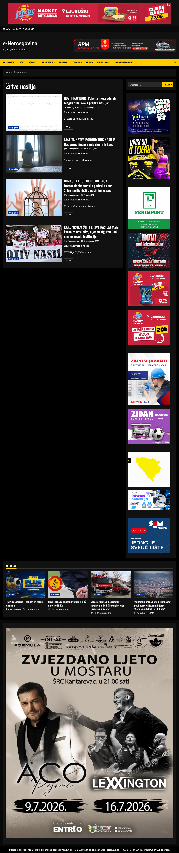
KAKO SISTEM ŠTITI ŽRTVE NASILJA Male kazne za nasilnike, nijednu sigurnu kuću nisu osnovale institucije (34, 243)
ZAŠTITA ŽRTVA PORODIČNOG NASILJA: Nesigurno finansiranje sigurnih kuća (34, 153)
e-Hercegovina (20, 43)
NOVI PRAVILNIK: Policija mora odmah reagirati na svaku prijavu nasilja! (34, 112)
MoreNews (147, 849)
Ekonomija (76, 62)
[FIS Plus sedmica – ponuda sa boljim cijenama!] (25, 584)
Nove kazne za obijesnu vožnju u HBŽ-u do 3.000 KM (67, 603)
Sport (21, 62)
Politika (63, 62)
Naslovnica (8, 62)
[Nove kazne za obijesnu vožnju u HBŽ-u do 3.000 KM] (68, 584)
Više (69, 128)
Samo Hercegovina (124, 62)
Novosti (32, 62)
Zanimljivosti (103, 62)
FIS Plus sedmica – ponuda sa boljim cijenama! (24, 603)
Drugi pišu (13, 127)
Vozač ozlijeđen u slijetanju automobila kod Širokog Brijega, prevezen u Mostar (107, 605)
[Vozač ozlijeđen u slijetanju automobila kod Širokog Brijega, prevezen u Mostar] (111, 584)
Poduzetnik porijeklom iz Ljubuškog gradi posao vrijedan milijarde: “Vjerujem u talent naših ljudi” (152, 605)
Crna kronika (48, 62)
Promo (89, 62)
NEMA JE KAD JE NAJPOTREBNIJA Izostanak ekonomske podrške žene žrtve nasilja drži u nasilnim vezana (34, 197)
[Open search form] (175, 62)
